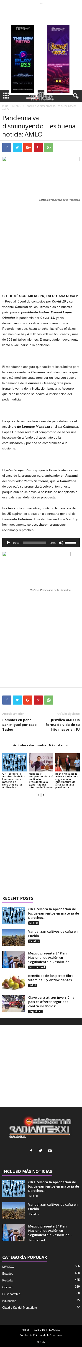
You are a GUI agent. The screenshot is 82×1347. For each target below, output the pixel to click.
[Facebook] (32, 1151)
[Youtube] (50, 1151)
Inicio (5, 105)
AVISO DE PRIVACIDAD (47, 1329)
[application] (41, 542)
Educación (9, 1301)
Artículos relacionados (29, 745)
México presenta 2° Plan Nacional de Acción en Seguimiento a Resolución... (50, 957)
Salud (32, 985)
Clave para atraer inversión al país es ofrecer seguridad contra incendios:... (51, 1001)
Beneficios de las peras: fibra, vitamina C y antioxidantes (51, 978)
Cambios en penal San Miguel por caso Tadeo (19, 724)
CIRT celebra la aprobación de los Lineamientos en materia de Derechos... (53, 913)
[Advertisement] (41, 47)
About (25, 1329)
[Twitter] (41, 1151)
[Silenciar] (61, 542)
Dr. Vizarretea (11, 1294)
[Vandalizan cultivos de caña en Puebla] (13, 937)
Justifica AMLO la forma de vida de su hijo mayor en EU (63, 724)
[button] (75, 96)
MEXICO (16, 105)
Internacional (37, 967)
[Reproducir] (8, 542)
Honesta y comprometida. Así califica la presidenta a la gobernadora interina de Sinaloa (41, 780)
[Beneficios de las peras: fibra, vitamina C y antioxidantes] (13, 982)
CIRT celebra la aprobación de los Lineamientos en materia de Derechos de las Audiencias (13, 780)
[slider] (71, 542)
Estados (34, 941)
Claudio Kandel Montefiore (19, 1307)
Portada (7, 1280)
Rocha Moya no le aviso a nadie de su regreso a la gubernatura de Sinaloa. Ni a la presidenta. (67, 780)
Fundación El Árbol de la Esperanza (41, 1335)
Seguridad (35, 1011)
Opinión (7, 1287)
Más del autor (59, 745)
